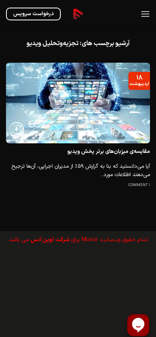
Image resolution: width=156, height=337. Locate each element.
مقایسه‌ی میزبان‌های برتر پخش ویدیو (108, 151)
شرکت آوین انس (50, 240)
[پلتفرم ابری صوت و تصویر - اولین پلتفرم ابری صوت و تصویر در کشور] (78, 14)
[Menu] (145, 14)
